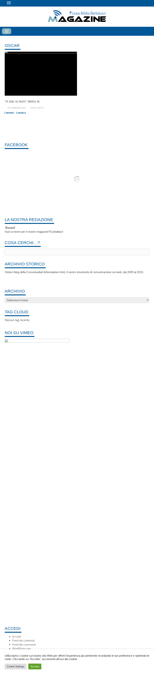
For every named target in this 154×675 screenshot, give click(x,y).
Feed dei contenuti (23, 640)
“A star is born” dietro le (22, 101)
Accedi (16, 636)
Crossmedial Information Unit (45, 272)
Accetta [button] (35, 666)
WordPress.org (21, 648)
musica (22, 113)
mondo (10, 113)
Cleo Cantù (37, 108)
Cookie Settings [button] (15, 666)
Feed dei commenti (24, 644)
